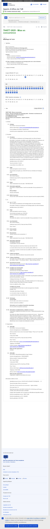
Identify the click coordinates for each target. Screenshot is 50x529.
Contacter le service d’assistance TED (11, 472)
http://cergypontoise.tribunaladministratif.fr (26, 371)
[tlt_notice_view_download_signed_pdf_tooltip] (25, 77)
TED (4, 26)
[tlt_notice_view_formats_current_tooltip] (43, 108)
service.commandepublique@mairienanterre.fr (25, 57)
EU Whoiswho (6, 512)
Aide (4, 469)
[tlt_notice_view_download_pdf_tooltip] (6, 88)
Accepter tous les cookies (11, 525)
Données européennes (8, 507)
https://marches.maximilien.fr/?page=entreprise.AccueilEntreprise (24, 264)
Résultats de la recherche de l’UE (10, 509)
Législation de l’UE (7, 505)
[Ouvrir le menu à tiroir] (4, 39)
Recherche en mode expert (23, 21)
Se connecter (35, 4)
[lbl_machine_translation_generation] (20, 97)
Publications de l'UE (7, 514)
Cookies (4, 487)
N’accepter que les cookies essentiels (28, 525)
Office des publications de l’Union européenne (13, 460)
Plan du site (5, 498)
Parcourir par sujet (34, 21)
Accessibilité (5, 489)
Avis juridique (6, 484)
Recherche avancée (12, 21)
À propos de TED (6, 496)
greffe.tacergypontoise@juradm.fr (26, 368)
